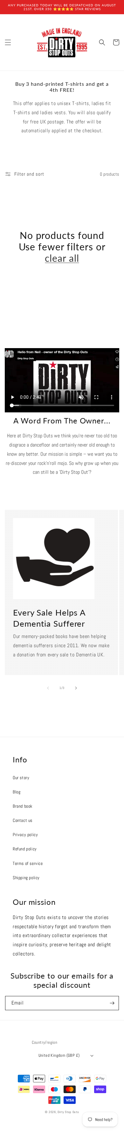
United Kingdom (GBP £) (59, 1055)
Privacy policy (25, 834)
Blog (16, 792)
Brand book (22, 806)
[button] (8, 42)
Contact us (22, 820)
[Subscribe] (112, 1003)
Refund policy (25, 849)
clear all (62, 258)
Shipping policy (26, 877)
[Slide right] (76, 688)
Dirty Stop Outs (68, 1112)
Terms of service (28, 863)
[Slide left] (48, 688)
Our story (21, 777)
